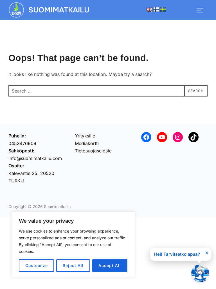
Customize (36, 265)
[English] (150, 10)
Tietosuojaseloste (93, 151)
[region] (73, 245)
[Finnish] (156, 9)
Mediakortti (87, 143)
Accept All (109, 265)
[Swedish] (163, 9)
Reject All (73, 265)
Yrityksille (85, 136)
